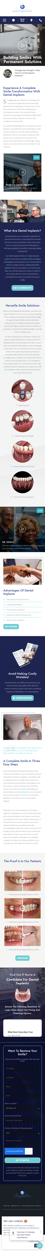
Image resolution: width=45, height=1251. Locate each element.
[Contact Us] (31, 20)
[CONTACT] (40, 20)
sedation (24, 789)
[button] (22, 288)
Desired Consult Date (13, 1116)
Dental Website (11, 1205)
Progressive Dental (32, 1205)
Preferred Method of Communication (18, 1128)
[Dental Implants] (13, 20)
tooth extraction (25, 795)
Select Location (10, 1103)
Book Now (22, 20)
